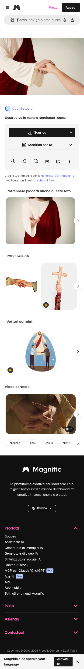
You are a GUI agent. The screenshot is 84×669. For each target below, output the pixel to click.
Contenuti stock (16, 565)
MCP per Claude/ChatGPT (28, 570)
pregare (15, 443)
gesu (33, 443)
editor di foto (45, 180)
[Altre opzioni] (69, 161)
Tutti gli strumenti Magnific (24, 593)
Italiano (42, 508)
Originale (30, 40)
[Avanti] (78, 220)
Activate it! (63, 661)
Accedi (71, 7)
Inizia (9, 605)
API (7, 582)
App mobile (13, 588)
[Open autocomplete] (10, 20)
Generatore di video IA (21, 553)
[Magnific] (42, 470)
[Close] (77, 662)
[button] (42, 508)
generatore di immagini (56, 176)
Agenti (13, 576)
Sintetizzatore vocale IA (23, 559)
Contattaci (14, 632)
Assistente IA (14, 542)
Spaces (10, 536)
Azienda (12, 618)
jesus (49, 443)
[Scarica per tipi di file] (70, 132)
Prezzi (54, 7)
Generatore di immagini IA (24, 548)
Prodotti (12, 528)
